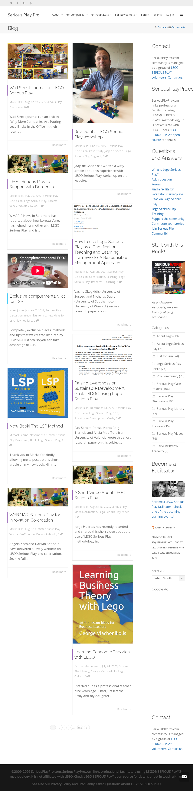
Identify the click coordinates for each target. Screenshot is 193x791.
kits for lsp (39, 315)
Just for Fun (165, 356)
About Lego (165, 336)
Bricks (28, 315)
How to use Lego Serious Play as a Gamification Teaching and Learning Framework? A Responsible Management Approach (100, 252)
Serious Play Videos (170, 433)
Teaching (110, 282)
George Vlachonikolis (104, 671)
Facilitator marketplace (167, 194)
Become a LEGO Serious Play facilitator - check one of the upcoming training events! (168, 509)
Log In (170, 14)
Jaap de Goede (114, 151)
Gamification (97, 277)
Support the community (168, 219)
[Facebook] (18, 3)
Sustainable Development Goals (94, 418)
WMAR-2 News (27, 206)
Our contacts (178, 27)
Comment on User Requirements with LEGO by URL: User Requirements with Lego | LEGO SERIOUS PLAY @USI (168, 547)
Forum (145, 14)
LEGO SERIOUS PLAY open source (166, 135)
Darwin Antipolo (46, 534)
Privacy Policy (61, 784)
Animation (90, 512)
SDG (115, 413)
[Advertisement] (172, 650)
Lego (121, 671)
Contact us (175, 77)
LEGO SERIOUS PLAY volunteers (165, 72)
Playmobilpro (24, 320)
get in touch (162, 776)
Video (125, 512)
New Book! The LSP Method (36, 426)
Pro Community (167, 376)
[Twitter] (11, 3)
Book (33, 440)
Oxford (78, 676)
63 (80, 727)
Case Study (96, 151)
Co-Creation (27, 534)
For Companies (75, 14)
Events (158, 14)
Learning (111, 277)
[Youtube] (30, 3)
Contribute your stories (168, 223)
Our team (163, 27)
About (56, 14)
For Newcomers (125, 14)
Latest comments (165, 527)
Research (97, 282)
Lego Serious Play (35, 201)
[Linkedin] (24, 3)
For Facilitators (100, 14)
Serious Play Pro (23, 15)
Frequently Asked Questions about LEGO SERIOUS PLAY (120, 784)
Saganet (96, 156)
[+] (38, 61)
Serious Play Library (170, 409)
